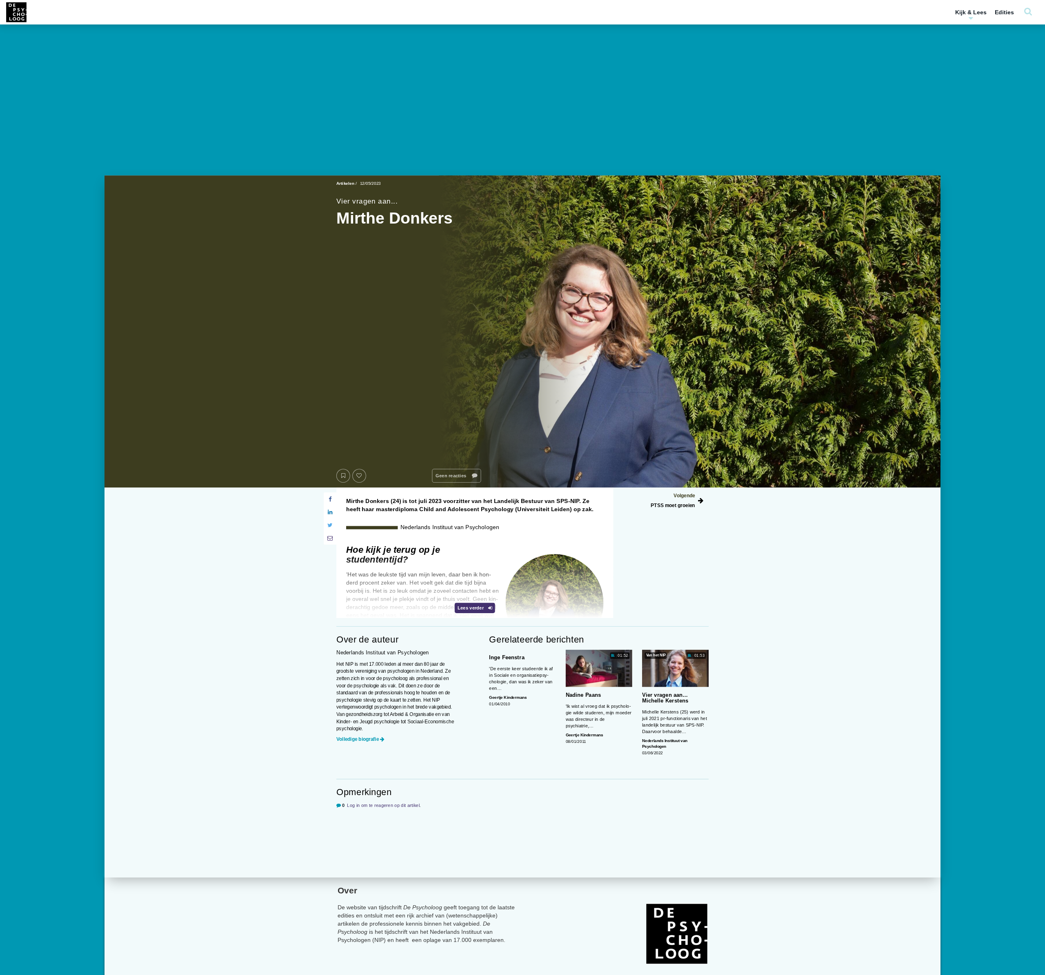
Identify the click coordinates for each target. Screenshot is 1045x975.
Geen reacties (451, 476)
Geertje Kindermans (508, 697)
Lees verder (471, 608)
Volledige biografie (357, 739)
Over (347, 890)
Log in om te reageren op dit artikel (383, 805)
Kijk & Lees (971, 12)
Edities (1004, 12)
